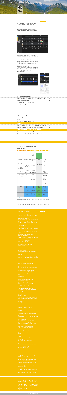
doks (36, 0)
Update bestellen (42, 211)
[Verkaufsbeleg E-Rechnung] (42, 89)
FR (30, 0)
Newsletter (38, 0)
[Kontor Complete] (47, 75)
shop (48, 13)
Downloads (35, 13)
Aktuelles (30, 13)
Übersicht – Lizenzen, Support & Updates (23, 150)
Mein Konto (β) (33, 0)
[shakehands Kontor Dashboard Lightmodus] (42, 92)
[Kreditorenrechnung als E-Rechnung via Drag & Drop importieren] (47, 92)
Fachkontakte (40, 13)
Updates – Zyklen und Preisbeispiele (33, 150)
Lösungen (26, 13)
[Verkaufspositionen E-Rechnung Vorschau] (47, 89)
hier (26, 206)
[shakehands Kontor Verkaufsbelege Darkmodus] (42, 75)
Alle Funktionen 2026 (46, 150)
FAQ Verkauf (41, 150)
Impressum (42, 0)
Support (44, 13)
